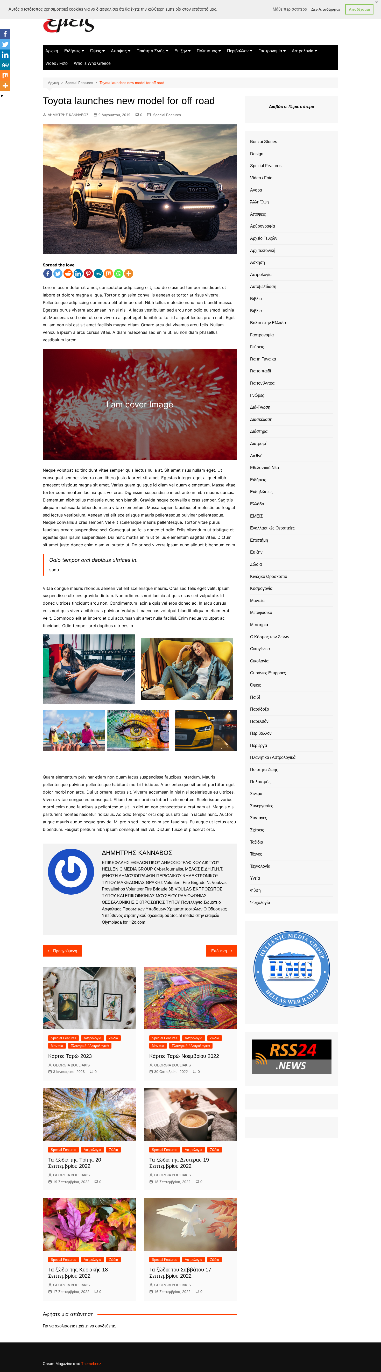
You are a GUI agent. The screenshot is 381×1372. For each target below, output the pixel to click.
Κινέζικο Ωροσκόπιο (268, 576)
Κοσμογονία (261, 588)
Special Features (167, 115)
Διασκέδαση (261, 419)
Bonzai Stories (263, 141)
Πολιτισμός (207, 51)
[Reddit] (68, 273)
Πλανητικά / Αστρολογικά (90, 1046)
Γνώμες (257, 395)
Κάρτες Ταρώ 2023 (70, 1056)
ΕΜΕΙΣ (256, 516)
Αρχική (51, 51)
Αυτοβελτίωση (263, 286)
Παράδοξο (259, 709)
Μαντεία (57, 1046)
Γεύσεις (257, 347)
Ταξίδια (256, 842)
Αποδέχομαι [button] (359, 9)
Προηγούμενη (65, 951)
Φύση (255, 890)
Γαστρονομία (270, 51)
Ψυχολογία (260, 902)
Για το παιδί (260, 371)
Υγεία (255, 878)
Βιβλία (256, 298)
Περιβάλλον (238, 51)
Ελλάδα (257, 504)
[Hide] (2, 96)
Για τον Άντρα (262, 383)
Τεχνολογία (260, 866)
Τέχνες (256, 854)
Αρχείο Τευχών (263, 238)
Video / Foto (56, 63)
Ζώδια (113, 1038)
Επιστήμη (259, 540)
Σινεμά (256, 793)
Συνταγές (258, 818)
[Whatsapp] (118, 273)
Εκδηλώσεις (261, 492)
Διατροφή (258, 443)
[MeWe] (98, 273)
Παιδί (255, 697)
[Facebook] (47, 273)
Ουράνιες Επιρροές (268, 673)
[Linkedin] (78, 273)
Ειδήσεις (72, 51)
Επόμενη (219, 951)
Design (256, 154)
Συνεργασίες (261, 806)
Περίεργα (258, 745)
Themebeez (91, 1363)
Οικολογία (259, 661)
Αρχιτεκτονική (262, 250)
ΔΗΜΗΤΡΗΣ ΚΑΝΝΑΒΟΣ (68, 115)
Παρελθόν (259, 721)
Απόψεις (119, 51)
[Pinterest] (88, 273)
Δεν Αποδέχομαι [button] (325, 9)
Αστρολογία (302, 51)
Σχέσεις (257, 830)
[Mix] (108, 273)
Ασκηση (257, 262)
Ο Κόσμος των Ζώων (269, 637)
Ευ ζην (180, 51)
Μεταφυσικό (261, 612)
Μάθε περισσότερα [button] (290, 9)
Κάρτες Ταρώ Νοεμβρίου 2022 (184, 1056)
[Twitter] (57, 273)
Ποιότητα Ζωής (151, 51)
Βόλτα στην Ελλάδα (268, 323)
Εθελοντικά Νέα (264, 467)
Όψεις (95, 51)
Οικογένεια (260, 649)
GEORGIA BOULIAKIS (71, 1065)
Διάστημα (258, 431)
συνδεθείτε (105, 1326)
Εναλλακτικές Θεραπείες (272, 528)
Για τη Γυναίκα (263, 359)
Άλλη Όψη (259, 202)
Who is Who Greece (92, 63)
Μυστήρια (259, 625)
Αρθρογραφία (262, 226)
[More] (128, 273)
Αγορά (256, 190)
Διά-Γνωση (260, 407)
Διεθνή (256, 456)
